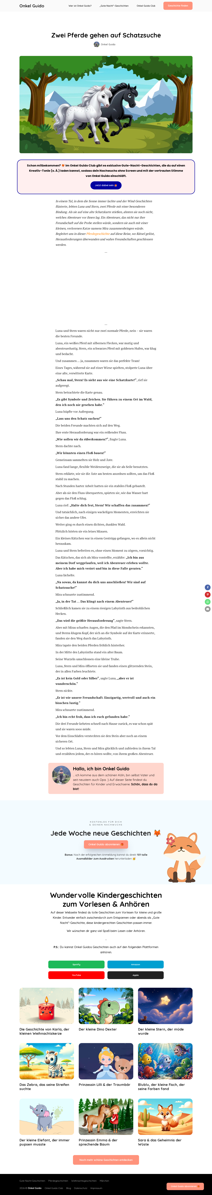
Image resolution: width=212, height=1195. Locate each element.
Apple (136, 975)
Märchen (104, 1180)
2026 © (30, 1188)
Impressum (96, 1188)
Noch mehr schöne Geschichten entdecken (106, 1160)
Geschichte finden (178, 5)
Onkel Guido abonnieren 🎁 (106, 844)
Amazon (135, 964)
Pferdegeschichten (58, 1180)
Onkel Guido (31, 6)
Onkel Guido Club (146, 5)
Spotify (76, 964)
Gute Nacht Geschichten (32, 1180)
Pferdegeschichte (98, 234)
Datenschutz (80, 1188)
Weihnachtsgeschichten (84, 1180)
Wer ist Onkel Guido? (80, 5)
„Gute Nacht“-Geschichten (114, 5)
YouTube (76, 975)
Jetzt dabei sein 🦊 (106, 185)
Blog (68, 1188)
